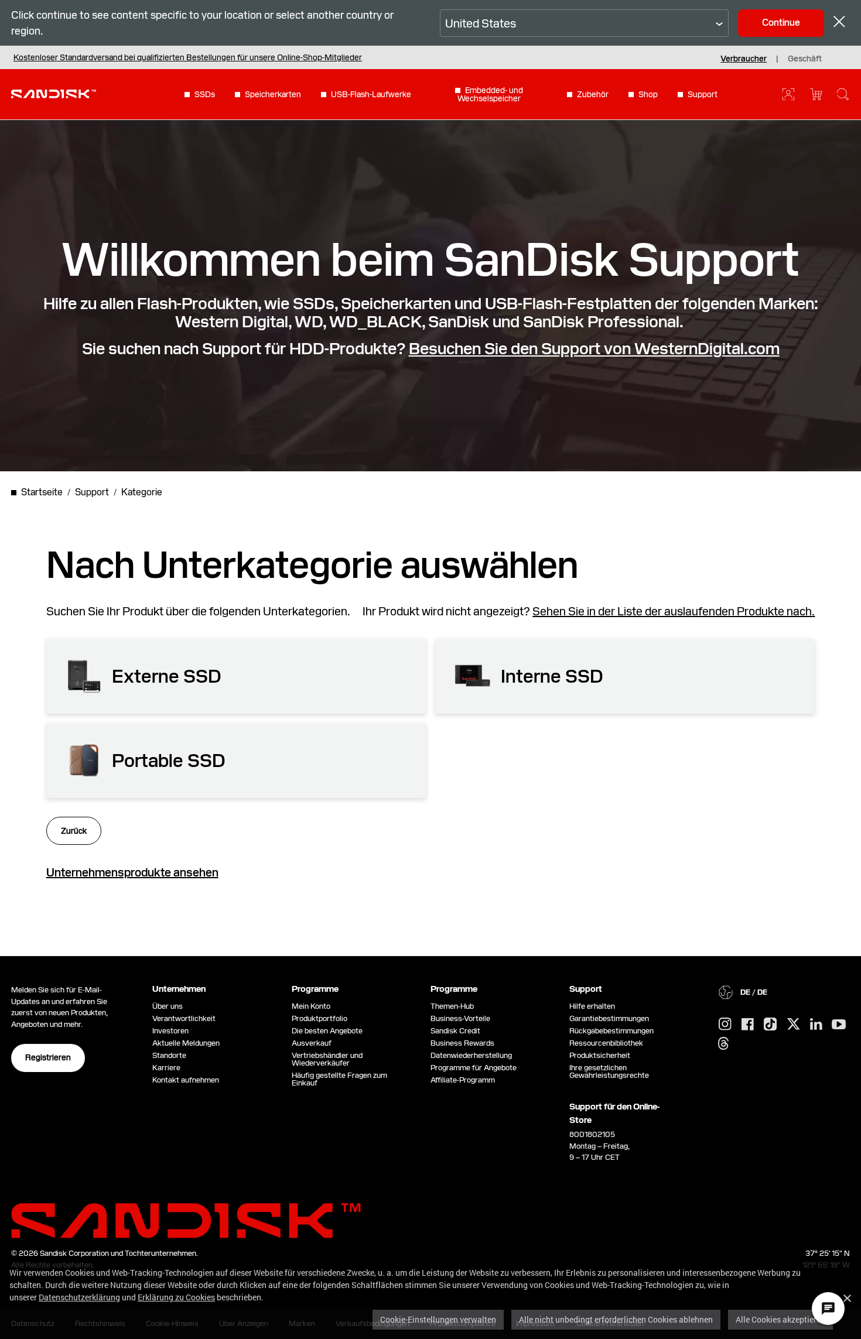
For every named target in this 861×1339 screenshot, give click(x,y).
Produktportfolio (319, 1018)
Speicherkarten (273, 94)
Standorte (169, 1055)
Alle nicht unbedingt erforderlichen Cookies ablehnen (616, 1319)
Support (703, 94)
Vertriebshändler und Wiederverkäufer (327, 1059)
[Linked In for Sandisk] (816, 1024)
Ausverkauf (312, 1043)
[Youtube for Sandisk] (839, 1024)
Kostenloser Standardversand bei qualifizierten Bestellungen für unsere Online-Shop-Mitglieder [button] (187, 57)
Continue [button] (781, 22)
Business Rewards (462, 1043)
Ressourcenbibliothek (606, 1043)
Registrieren (48, 1057)
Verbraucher (743, 58)
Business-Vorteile (460, 1018)
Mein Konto (311, 1006)
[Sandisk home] (53, 93)
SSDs (204, 94)
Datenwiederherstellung (471, 1055)
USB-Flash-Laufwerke (371, 94)
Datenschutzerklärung (79, 1297)
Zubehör (593, 94)
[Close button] (839, 23)
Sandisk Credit (455, 1031)
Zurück (74, 831)
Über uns (167, 1006)
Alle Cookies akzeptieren (780, 1319)
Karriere (166, 1068)
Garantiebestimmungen (609, 1018)
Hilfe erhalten (592, 1006)
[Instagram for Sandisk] (725, 1024)
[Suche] (843, 94)
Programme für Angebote (473, 1068)
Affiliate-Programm (462, 1080)
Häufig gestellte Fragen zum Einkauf (339, 1079)
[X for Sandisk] (794, 1024)
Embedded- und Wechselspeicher (490, 94)
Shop (648, 94)
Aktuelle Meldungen (186, 1043)
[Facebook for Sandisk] (748, 1025)
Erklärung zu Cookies (176, 1297)
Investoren (170, 1031)
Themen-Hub (452, 1006)
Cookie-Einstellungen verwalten (438, 1319)
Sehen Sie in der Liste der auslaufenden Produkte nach (672, 611)
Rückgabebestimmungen (611, 1031)
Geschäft (805, 58)
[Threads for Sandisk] (723, 1044)
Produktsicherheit (599, 1055)
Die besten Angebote (327, 1031)
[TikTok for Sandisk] (770, 1024)
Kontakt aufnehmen (185, 1080)
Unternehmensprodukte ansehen (132, 872)
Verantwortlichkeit (184, 1018)
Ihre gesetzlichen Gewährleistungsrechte (610, 1071)
